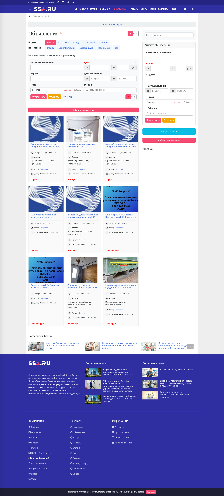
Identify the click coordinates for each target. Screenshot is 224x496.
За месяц (103, 42)
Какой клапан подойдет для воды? (177, 369)
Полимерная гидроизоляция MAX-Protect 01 (82, 145)
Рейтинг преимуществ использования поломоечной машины (174, 394)
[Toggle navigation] (193, 9)
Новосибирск (103, 47)
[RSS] (61, 33)
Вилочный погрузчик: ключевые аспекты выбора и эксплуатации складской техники (176, 383)
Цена (86, 62)
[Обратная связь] (63, 2)
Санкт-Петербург (67, 47)
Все (116, 47)
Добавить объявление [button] (83, 110)
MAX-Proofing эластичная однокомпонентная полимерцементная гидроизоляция (43, 216)
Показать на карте (112, 24)
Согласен (151, 492)
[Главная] (76, 9)
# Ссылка (67, 96)
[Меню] (29, 9)
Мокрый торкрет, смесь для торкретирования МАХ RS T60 (120, 145)
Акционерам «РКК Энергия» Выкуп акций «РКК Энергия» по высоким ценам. (119, 216)
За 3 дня (77, 42)
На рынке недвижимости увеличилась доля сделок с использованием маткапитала (118, 372)
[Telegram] (73, 2)
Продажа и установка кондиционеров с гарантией (82, 286)
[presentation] (33, 346)
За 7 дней (90, 42)
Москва (50, 47)
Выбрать (77, 90)
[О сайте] (58, 2)
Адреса (34, 73)
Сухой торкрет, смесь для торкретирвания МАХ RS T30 (44, 145)
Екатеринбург (86, 47)
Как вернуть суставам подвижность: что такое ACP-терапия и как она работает (78, 345)
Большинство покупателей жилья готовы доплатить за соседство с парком (119, 398)
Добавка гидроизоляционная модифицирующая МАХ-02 (83, 216)
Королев (44, 169)
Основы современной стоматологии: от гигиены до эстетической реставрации (132, 345)
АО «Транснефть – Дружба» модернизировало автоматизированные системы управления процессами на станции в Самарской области (118, 386)
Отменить (54, 96)
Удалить (67, 90)
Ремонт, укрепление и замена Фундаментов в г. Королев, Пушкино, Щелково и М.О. (120, 286)
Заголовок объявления (42, 62)
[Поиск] (185, 9)
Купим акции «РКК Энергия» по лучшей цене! (44, 286)
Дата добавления (93, 73)
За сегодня (63, 42)
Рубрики (88, 84)
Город (33, 84)
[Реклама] (68, 2)
